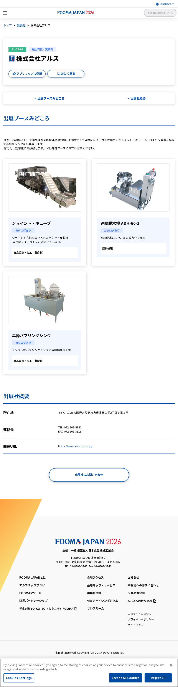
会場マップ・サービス (101, 585)
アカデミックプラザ (32, 585)
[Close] (171, 665)
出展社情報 (94, 593)
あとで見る (68, 73)
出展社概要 (138, 98)
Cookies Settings (19, 678)
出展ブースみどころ (50, 98)
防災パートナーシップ (33, 601)
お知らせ (133, 577)
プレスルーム (95, 608)
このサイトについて (139, 613)
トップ (7, 25)
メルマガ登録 (136, 593)
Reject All (158, 678)
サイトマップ (135, 624)
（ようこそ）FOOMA (46, 609)
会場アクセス (95, 577)
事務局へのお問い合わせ (143, 585)
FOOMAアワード (30, 593)
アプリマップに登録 (29, 73)
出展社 (21, 25)
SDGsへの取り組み (140, 601)
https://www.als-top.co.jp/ (75, 446)
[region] (89, 672)
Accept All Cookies (125, 678)
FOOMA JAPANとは (32, 577)
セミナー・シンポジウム (102, 601)
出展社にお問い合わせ (89, 475)
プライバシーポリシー (141, 619)
